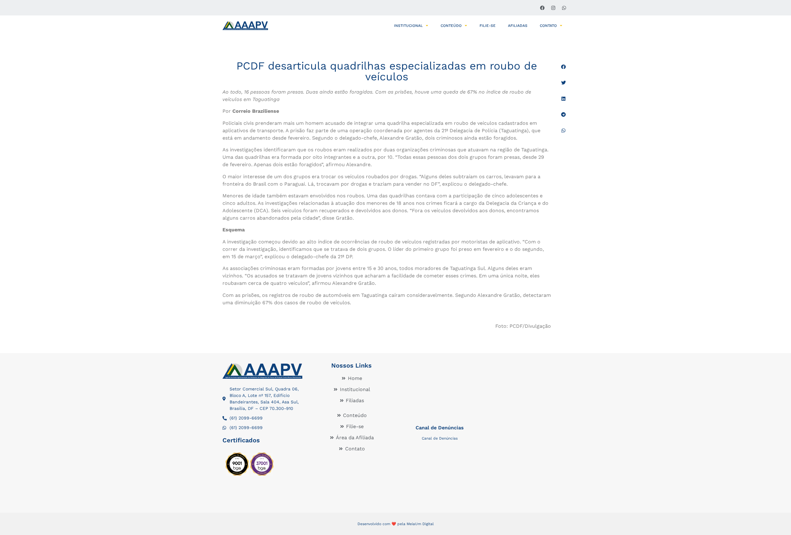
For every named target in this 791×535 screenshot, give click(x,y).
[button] (563, 67)
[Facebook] (542, 7)
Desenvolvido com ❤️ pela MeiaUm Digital (395, 524)
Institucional (408, 25)
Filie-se (488, 25)
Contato (548, 25)
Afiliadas (517, 25)
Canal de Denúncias (440, 428)
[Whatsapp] (564, 7)
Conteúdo (451, 25)
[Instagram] (553, 7)
